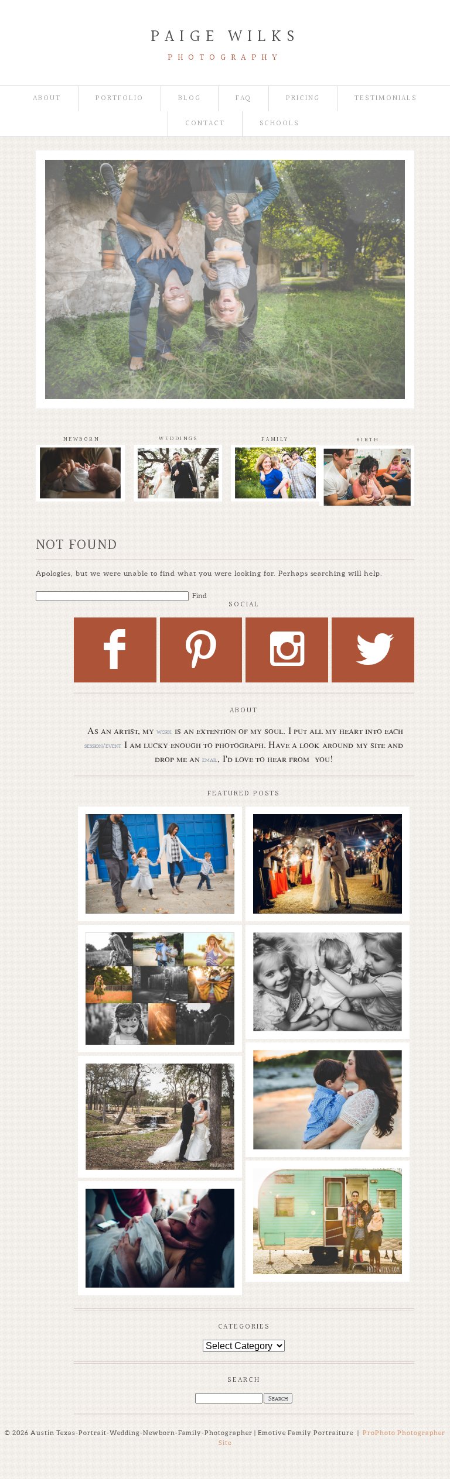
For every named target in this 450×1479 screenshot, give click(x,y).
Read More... (112, 868)
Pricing (303, 98)
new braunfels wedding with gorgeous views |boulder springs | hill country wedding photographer (327, 853)
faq (244, 98)
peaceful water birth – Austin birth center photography (159, 1215)
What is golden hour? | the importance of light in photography (159, 959)
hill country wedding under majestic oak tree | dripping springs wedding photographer (159, 1096)
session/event (102, 745)
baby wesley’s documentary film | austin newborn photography (327, 965)
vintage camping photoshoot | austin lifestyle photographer (327, 1195)
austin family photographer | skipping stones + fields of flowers (326, 1077)
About (47, 98)
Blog (189, 98)
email (209, 759)
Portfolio (120, 98)
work (164, 731)
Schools (280, 124)
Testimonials (385, 98)
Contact (205, 124)
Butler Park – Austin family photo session (159, 835)
